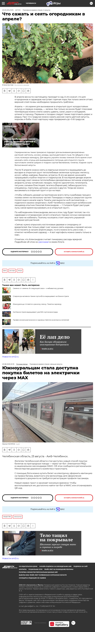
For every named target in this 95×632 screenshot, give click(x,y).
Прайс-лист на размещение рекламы (58, 569)
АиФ (18, 444)
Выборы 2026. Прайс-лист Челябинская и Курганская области (43, 575)
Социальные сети (35, 569)
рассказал (44, 242)
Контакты (22, 569)
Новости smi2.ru (10, 357)
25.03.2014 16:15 (7, 10)
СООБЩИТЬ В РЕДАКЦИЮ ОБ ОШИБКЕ (32, 578)
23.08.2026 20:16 (8, 364)
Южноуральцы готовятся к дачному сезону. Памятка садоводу (37, 304)
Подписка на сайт (80, 566)
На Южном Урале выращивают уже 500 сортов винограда (35, 312)
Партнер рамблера (40, 622)
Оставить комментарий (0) (74, 252)
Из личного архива (21, 85)
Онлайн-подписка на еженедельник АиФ (55, 566)
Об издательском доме (28, 566)
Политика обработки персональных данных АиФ (38, 572)
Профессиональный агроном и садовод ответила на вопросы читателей (41, 320)
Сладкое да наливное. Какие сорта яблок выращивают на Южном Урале (41, 296)
